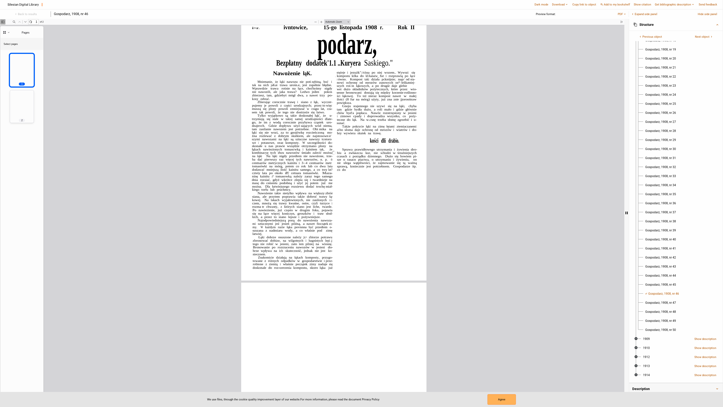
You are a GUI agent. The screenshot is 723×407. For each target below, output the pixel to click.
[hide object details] (626, 213)
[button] (676, 25)
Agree (501, 399)
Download (558, 4)
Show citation (642, 4)
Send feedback (708, 4)
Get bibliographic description (673, 4)
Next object (702, 36)
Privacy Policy (370, 399)
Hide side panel (707, 14)
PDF (620, 14)
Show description (705, 339)
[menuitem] (660, 49)
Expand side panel (646, 14)
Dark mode (541, 4)
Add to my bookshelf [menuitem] (617, 4)
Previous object (652, 36)
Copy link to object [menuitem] (584, 4)
